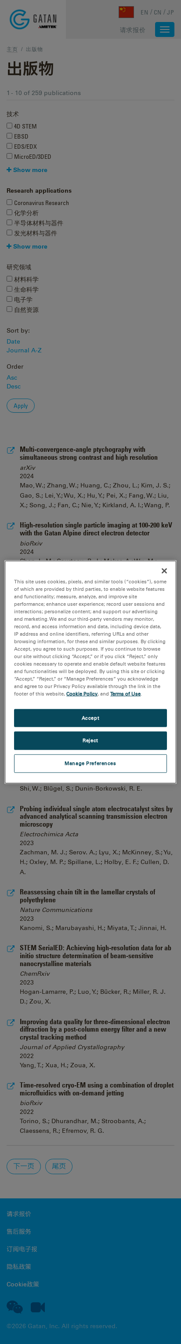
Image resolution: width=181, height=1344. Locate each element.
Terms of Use (125, 694)
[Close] (164, 570)
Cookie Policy (82, 694)
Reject (90, 740)
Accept (90, 717)
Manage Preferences (90, 763)
